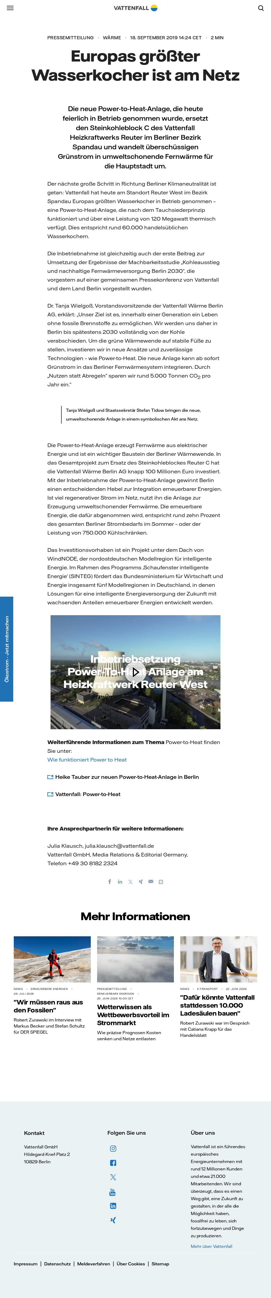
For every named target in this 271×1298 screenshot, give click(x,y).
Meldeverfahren (93, 1263)
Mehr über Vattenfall (211, 1246)
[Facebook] (109, 881)
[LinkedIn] (120, 881)
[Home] (135, 8)
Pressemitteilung (70, 37)
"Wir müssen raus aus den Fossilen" (48, 1006)
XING (113, 1220)
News (18, 989)
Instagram (113, 1149)
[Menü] (10, 8)
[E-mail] (151, 881)
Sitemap (160, 1263)
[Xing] (140, 881)
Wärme (112, 37)
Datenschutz (57, 1263)
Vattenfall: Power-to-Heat (87, 794)
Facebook (113, 1163)
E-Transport (207, 989)
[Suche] (263, 8)
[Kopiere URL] (161, 881)
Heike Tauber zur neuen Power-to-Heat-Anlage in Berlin (127, 776)
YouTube (113, 1192)
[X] (130, 881)
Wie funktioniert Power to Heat (87, 759)
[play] (135, 672)
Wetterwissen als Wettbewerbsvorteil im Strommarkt (133, 1015)
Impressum (26, 1263)
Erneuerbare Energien (49, 989)
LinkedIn (113, 1206)
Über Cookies (131, 1263)
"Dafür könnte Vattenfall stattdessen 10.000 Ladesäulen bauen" (217, 1005)
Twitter (113, 1177)
